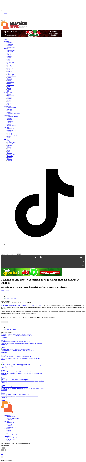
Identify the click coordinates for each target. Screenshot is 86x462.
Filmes (9, 148)
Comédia (9, 157)
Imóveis (9, 133)
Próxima (9, 460)
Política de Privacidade (13, 418)
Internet (9, 60)
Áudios (9, 124)
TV (8, 91)
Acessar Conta (11, 439)
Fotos (8, 433)
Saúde (9, 89)
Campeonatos (7, 106)
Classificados (10, 128)
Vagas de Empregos (12, 134)
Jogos (8, 150)
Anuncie (9, 419)
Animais (9, 160)
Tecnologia (10, 44)
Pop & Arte (10, 51)
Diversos (9, 159)
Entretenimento (11, 47)
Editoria (83, 261)
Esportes (9, 45)
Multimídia (7, 115)
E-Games (9, 70)
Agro (8, 73)
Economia (10, 68)
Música (9, 57)
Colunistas (10, 121)
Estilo (8, 151)
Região (9, 88)
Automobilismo (11, 76)
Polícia (9, 54)
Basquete (9, 79)
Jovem (9, 59)
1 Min (7, 291)
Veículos (9, 131)
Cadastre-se (10, 441)
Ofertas (9, 136)
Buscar (19, 254)
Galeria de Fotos (11, 125)
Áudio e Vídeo (11, 74)
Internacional (10, 62)
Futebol (9, 65)
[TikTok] (44, 243)
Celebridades (10, 85)
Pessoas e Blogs (11, 142)
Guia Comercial (11, 130)
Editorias (6, 41)
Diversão (9, 71)
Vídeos (9, 122)
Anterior (3, 460)
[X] (4, 245)
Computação (10, 82)
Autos (9, 77)
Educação (10, 66)
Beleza (9, 80)
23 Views (3, 291)
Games (9, 63)
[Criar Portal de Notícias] (4, 451)
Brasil (8, 86)
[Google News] (10, 298)
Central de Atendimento (13, 437)
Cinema (9, 83)
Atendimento (7, 436)
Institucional (7, 415)
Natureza (9, 56)
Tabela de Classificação (13, 113)
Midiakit (9, 137)
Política (9, 53)
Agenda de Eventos (12, 116)
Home (5, 13)
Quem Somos (11, 416)
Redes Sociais (11, 50)
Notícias (9, 42)
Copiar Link (4, 322)
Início (81, 257)
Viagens (9, 141)
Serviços (6, 127)
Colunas (9, 119)
